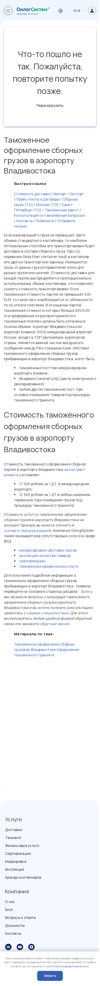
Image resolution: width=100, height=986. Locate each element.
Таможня (13, 837)
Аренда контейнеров (23, 877)
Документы (15, 925)
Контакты (24, 220)
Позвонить (45, 220)
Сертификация (18, 853)
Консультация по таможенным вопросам (49, 215)
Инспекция (14, 869)
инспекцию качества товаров (44, 555)
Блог (9, 909)
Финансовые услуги (22, 845)
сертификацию (32, 560)
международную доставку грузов (47, 550)
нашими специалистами (47, 612)
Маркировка (15, 861)
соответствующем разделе (27, 530)
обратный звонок (54, 623)
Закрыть (50, 976)
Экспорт (76, 193)
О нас (10, 901)
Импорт (60, 193)
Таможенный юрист (61, 209)
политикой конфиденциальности (68, 966)
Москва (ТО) (47, 204)
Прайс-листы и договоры (37, 199)
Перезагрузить (50, 105)
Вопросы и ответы (20, 917)
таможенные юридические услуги (48, 566)
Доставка (13, 829)
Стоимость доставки (32, 193)
